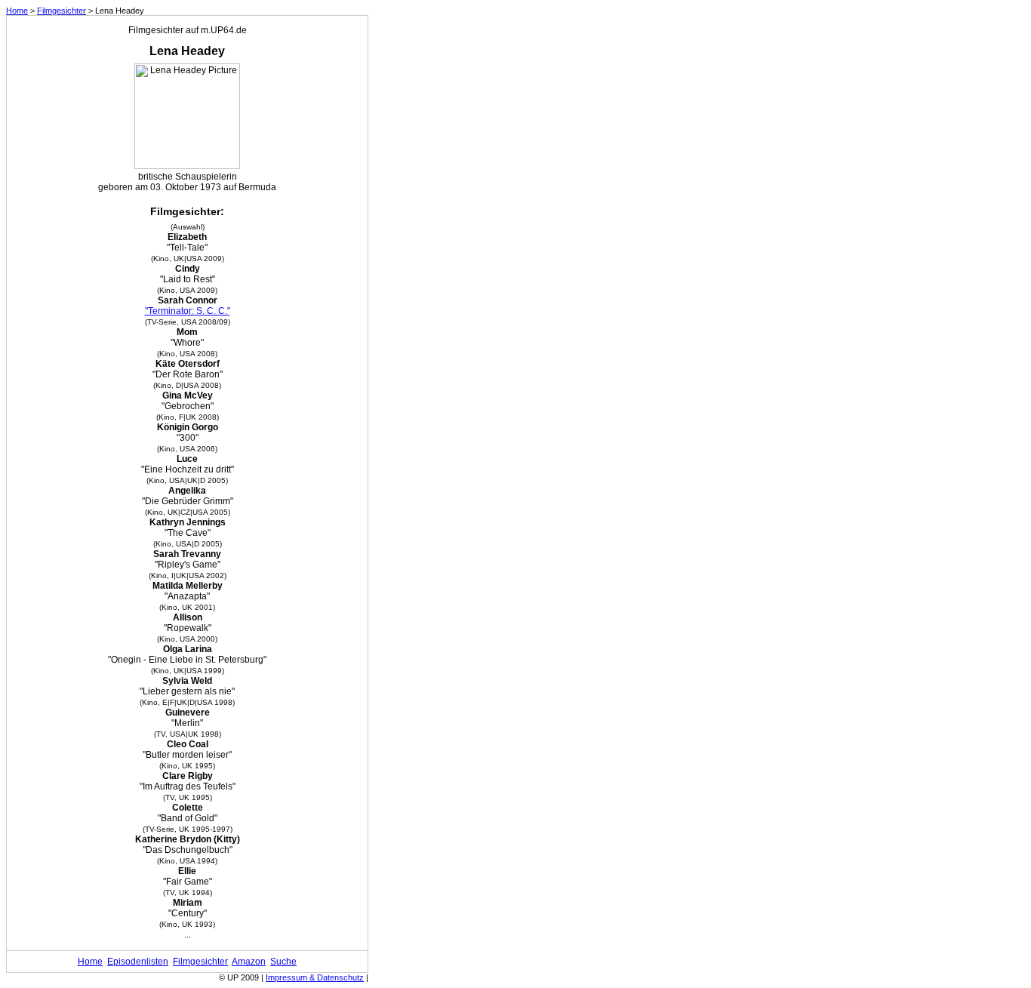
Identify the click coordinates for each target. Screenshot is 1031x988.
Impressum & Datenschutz (315, 977)
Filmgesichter (61, 10)
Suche (283, 961)
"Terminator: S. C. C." (187, 311)
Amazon (249, 961)
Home (17, 10)
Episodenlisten (137, 961)
